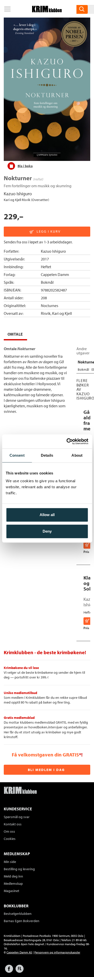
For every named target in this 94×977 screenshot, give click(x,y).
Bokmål (47, 282)
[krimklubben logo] (20, 790)
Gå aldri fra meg (88, 420)
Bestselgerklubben (18, 913)
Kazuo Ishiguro (18, 194)
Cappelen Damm (55, 274)
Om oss (9, 831)
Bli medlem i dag (46, 769)
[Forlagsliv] (20, 971)
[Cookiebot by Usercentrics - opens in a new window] (67, 441)
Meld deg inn (13, 876)
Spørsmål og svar (17, 817)
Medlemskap (13, 883)
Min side (10, 861)
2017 (45, 258)
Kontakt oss (13, 824)
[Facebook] (9, 971)
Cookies (10, 838)
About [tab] (76, 455)
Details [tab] (47, 455)
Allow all (47, 515)
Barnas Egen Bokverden (21, 921)
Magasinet (11, 891)
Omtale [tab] (15, 334)
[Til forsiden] (47, 10)
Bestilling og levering (19, 869)
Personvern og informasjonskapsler (57, 952)
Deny (47, 531)
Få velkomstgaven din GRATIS (45, 754)
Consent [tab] (17, 455)
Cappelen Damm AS (19, 952)
